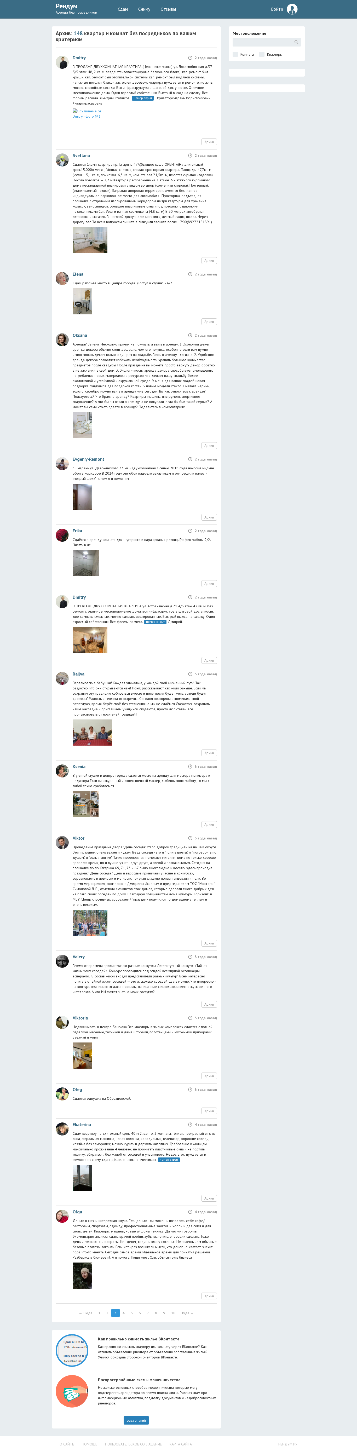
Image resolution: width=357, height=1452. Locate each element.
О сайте (67, 1444)
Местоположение (249, 33)
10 (173, 1313)
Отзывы (168, 9)
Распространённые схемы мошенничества (139, 1379)
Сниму (144, 9)
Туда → (187, 1313)
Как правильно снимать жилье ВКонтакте (139, 1338)
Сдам (123, 9)
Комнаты (247, 54)
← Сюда (85, 1313)
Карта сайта (181, 1444)
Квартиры (275, 54)
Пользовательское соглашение (133, 1444)
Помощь (89, 1444)
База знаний (136, 1420)
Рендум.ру (287, 1444)
